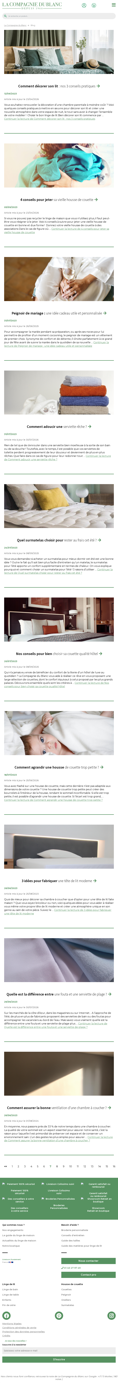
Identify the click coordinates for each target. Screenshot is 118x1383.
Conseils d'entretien (72, 1235)
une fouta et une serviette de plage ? (57, 994)
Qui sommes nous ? (13, 1225)
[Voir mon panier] (93, 5)
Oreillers (66, 1300)
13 (92, 1166)
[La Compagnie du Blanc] (32, 5)
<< (5, 1166)
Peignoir (66, 1294)
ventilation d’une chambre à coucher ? (57, 1107)
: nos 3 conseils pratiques (56, 86)
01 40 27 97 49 (72, 1268)
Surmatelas (67, 1305)
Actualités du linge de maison (19, 1240)
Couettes (66, 1289)
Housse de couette (72, 1284)
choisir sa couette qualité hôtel (57, 653)
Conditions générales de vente (19, 1327)
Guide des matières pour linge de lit (81, 1245)
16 (114, 1166)
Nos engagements (12, 1230)
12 (85, 1166)
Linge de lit (8, 1284)
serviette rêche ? (57, 426)
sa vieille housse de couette (56, 199)
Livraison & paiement (11, 1261)
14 (99, 1166)
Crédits (6, 1335)
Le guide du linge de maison (18, 1235)
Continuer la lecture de (49, 118)
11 (78, 1166)
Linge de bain (10, 1289)
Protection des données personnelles (23, 1331)
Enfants (6, 1300)
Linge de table (10, 1294)
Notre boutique (11, 1245)
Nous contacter (88, 1260)
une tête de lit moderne (57, 880)
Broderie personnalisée (74, 1230)
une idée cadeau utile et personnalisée (57, 313)
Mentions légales (12, 1323)
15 (107, 1166)
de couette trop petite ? (57, 767)
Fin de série (9, 1305)
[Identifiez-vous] (83, 5)
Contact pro (88, 1274)
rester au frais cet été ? (57, 540)
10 (70, 1166)
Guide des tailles (70, 1240)
